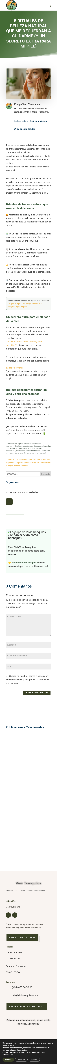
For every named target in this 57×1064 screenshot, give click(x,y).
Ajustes (34, 1060)
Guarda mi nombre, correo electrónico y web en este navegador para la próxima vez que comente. (27, 679)
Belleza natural (21, 121)
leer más (28, 786)
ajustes (23, 1050)
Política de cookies (27, 1052)
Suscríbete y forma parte (25, 562)
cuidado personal (14, 367)
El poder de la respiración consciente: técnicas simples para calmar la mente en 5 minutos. (28, 809)
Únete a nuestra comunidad (26, 1006)
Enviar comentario (37, 693)
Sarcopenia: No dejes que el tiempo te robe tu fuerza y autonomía (28, 844)
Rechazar (21, 1060)
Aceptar (8, 1060)
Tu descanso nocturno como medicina (28, 776)
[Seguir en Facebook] (8, 915)
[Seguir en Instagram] (9, 501)
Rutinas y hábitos (38, 121)
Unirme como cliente (22, 937)
